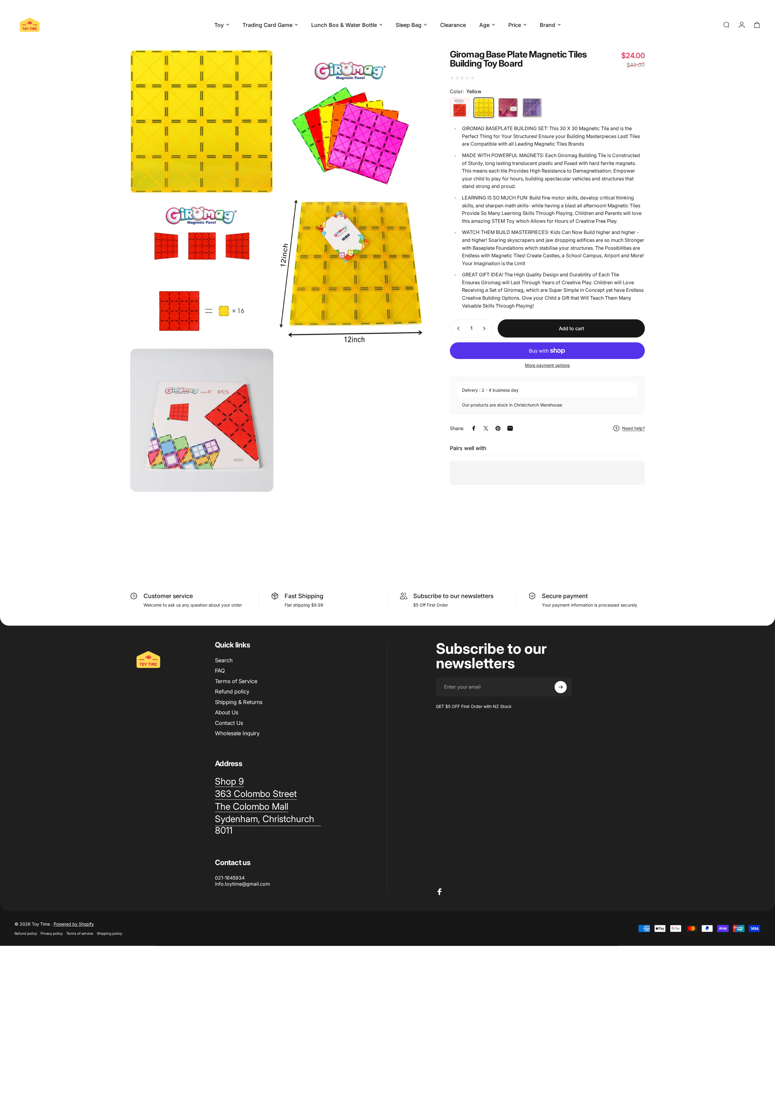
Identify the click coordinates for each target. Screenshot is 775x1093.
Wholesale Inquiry (237, 733)
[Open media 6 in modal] (201, 121)
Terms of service (79, 933)
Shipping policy (109, 933)
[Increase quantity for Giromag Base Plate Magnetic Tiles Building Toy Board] (486, 328)
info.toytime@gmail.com (242, 884)
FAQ (220, 670)
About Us (226, 712)
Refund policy (232, 691)
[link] (251, 806)
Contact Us (229, 723)
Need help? (633, 428)
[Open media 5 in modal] (201, 271)
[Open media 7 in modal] (351, 271)
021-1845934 (230, 878)
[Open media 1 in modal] (351, 121)
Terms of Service (236, 681)
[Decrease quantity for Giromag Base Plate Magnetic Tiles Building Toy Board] (457, 328)
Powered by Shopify (74, 924)
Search (223, 660)
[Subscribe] (561, 687)
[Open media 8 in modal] (201, 420)
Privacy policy (52, 933)
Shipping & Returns (238, 702)
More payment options (547, 365)
